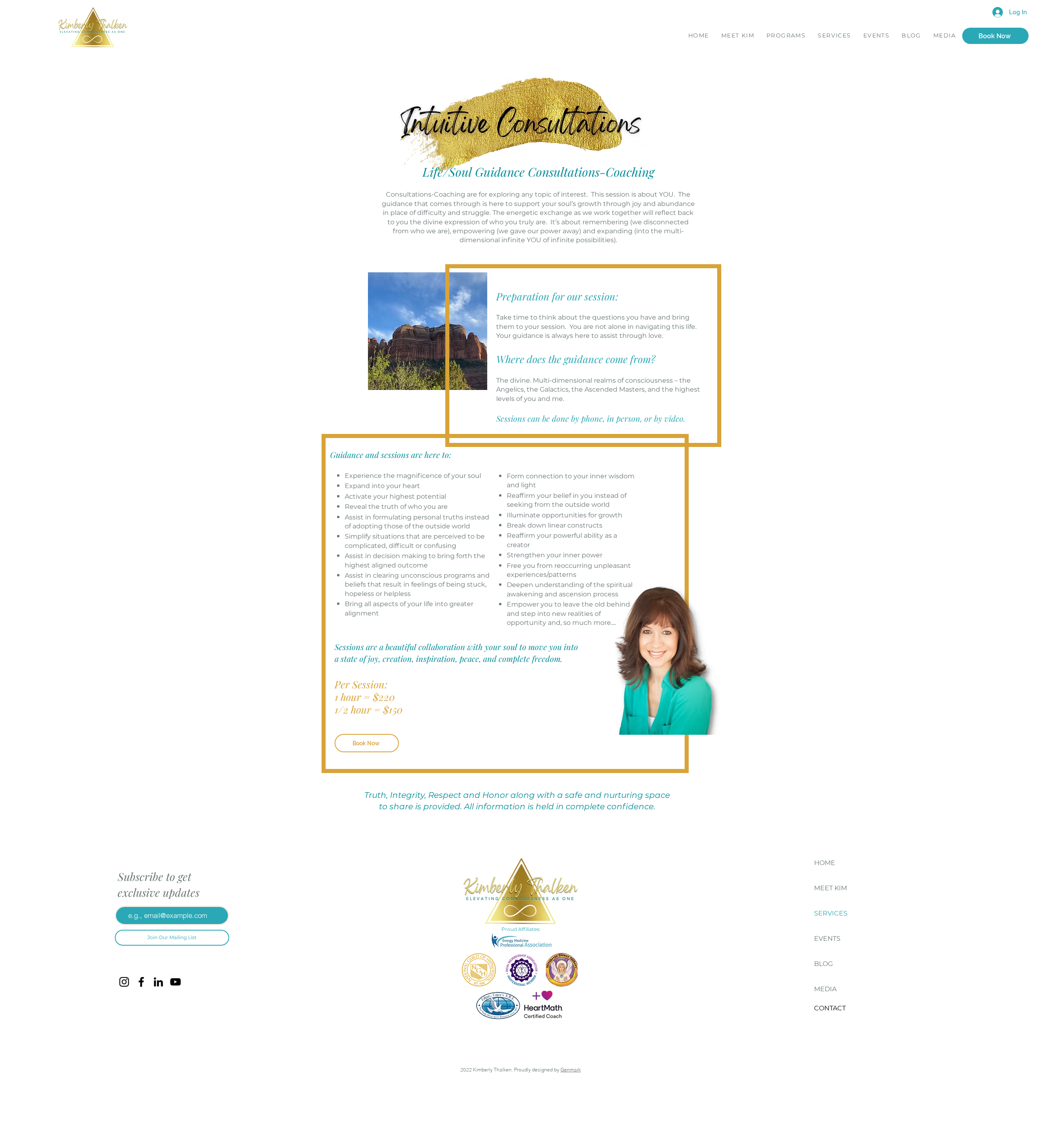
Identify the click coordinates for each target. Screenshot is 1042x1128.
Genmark (570, 1070)
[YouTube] (175, 981)
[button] (786, 36)
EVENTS (827, 938)
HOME (824, 863)
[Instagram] (124, 981)
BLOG (823, 964)
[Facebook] (141, 981)
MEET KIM (830, 888)
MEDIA (825, 989)
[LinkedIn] (158, 981)
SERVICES (830, 913)
